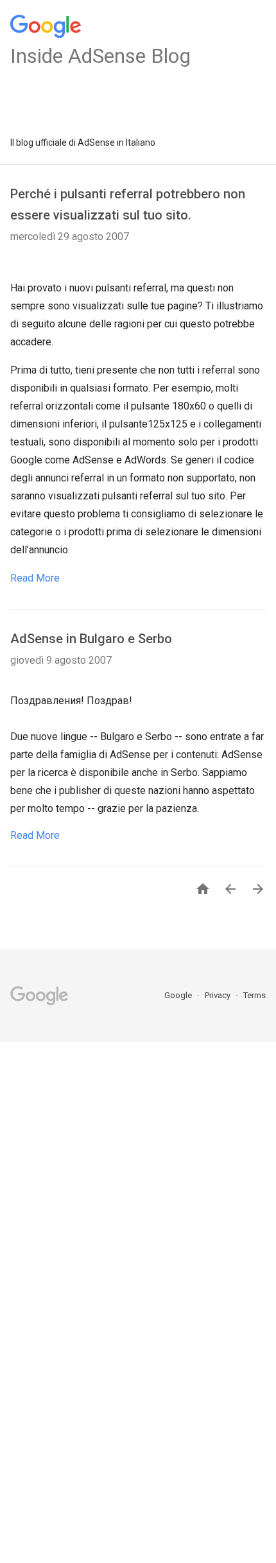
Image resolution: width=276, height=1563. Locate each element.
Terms (254, 995)
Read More (35, 578)
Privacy (218, 995)
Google (179, 995)
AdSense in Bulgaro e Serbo (91, 638)
